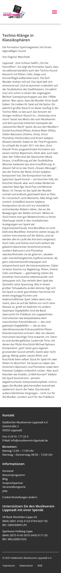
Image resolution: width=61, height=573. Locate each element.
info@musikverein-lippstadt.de (29, 440)
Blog (5, 479)
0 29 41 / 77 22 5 (18, 436)
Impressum (9, 565)
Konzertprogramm (13, 475)
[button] (55, 12)
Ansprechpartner (12, 483)
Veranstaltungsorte (14, 487)
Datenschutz (26, 565)
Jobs (5, 491)
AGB (40, 565)
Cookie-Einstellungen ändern (19, 497)
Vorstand (7, 471)
